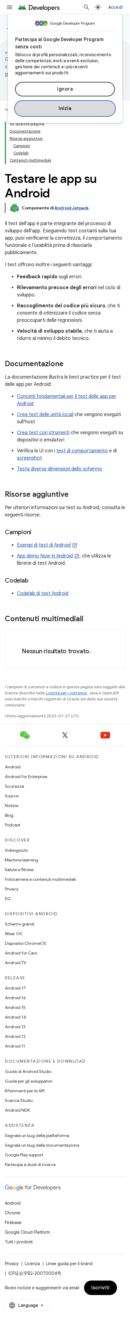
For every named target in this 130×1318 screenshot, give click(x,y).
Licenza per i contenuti (66, 693)
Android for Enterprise (26, 776)
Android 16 (15, 997)
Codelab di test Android (42, 593)
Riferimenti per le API (24, 1090)
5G (8, 898)
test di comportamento (82, 451)
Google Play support (24, 1155)
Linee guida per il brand (69, 1263)
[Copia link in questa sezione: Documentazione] (69, 364)
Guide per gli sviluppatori (28, 1081)
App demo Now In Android (45, 556)
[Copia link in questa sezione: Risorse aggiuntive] (75, 495)
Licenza (32, 1263)
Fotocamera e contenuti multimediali (40, 879)
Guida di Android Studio (28, 1071)
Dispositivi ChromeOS (25, 943)
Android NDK (17, 1110)
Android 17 (15, 988)
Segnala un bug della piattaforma (37, 1135)
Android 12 (15, 1036)
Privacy (11, 889)
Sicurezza (14, 786)
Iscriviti (100, 1288)
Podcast (12, 825)
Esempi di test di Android (44, 545)
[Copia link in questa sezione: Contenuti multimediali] (89, 619)
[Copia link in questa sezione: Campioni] (37, 532)
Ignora (65, 89)
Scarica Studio (19, 1100)
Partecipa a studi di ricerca (30, 1164)
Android (13, 767)
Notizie (11, 805)
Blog (9, 815)
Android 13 (15, 1026)
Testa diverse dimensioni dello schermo (59, 469)
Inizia (65, 108)
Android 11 (15, 1046)
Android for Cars (21, 953)
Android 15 (15, 1007)
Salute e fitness (19, 869)
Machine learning (21, 860)
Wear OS (13, 933)
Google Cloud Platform (27, 1232)
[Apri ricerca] (86, 7)
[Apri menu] (10, 7)
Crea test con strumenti (43, 433)
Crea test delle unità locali (45, 415)
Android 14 (15, 1017)
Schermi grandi (19, 924)
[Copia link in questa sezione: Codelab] (34, 581)
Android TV (15, 962)
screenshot (29, 458)
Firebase (13, 1222)
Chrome (12, 1213)
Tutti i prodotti (19, 1242)
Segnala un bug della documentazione (42, 1145)
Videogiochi (16, 850)
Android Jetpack (71, 208)
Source (11, 796)
